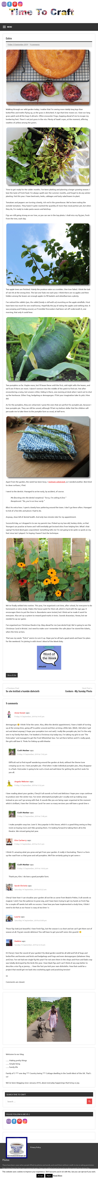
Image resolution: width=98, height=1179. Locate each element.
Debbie (17, 941)
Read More (57, 1176)
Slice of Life (11, 675)
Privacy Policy (35, 1147)
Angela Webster (21, 781)
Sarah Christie (20, 885)
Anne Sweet (19, 712)
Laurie (17, 916)
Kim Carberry (20, 840)
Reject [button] (49, 1176)
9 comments (35, 44)
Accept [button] (40, 1176)
